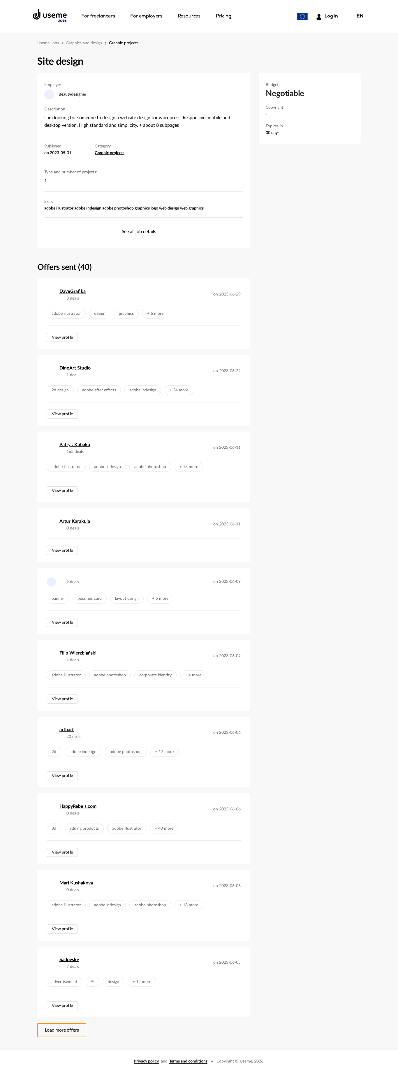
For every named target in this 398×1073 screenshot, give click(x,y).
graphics (143, 208)
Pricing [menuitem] (223, 16)
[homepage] (50, 15)
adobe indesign (88, 208)
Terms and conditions (188, 1061)
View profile (62, 337)
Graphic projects (123, 43)
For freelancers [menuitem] (98, 16)
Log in (331, 16)
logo (155, 208)
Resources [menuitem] (189, 16)
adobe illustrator (59, 208)
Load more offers (62, 1030)
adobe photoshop (118, 208)
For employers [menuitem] (146, 16)
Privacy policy (146, 1061)
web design (169, 208)
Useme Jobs (48, 43)
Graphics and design (84, 43)
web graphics (192, 208)
